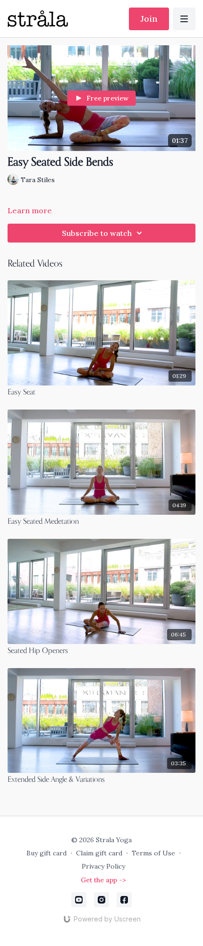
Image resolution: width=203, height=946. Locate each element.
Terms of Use (153, 853)
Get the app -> (103, 880)
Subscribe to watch (97, 233)
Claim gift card (99, 853)
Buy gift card (46, 853)
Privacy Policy (103, 866)
